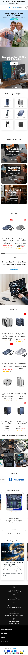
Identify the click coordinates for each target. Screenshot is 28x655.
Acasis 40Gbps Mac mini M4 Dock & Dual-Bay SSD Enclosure (7, 391)
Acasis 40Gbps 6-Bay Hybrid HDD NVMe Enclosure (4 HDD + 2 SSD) (20, 420)
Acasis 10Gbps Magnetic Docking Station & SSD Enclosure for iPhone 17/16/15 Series (20, 238)
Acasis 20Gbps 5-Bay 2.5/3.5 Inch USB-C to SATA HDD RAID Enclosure (7, 420)
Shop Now (14, 291)
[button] (20, 8)
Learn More (14, 266)
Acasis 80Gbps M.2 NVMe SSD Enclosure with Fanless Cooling (20, 361)
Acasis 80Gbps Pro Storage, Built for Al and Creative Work (7, 331)
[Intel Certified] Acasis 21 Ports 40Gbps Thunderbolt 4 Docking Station (21, 332)
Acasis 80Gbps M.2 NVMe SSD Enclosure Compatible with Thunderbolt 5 (7, 237)
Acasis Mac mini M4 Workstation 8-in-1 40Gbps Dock (20, 391)
